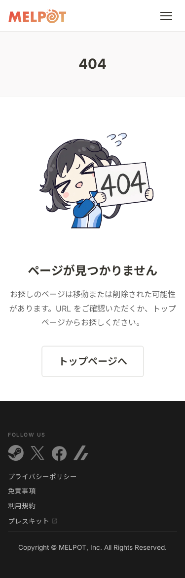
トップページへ (92, 361)
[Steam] (16, 453)
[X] (37, 453)
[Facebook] (59, 453)
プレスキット (28, 521)
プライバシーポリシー (42, 477)
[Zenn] (81, 453)
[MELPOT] (37, 16)
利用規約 (22, 506)
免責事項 (22, 491)
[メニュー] (166, 16)
